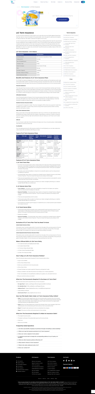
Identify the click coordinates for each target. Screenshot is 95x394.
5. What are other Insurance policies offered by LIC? (30, 339)
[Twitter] (63, 360)
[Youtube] (69, 360)
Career (48, 378)
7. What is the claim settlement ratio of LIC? (28, 345)
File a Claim (53, 1)
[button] (39, 328)
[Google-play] (74, 360)
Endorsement (76, 1)
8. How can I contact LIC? (24, 347)
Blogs (56, 378)
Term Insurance (25, 7)
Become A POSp (68, 1)
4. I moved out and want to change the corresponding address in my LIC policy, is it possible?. (38, 337)
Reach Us (44, 378)
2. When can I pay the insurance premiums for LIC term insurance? (34, 331)
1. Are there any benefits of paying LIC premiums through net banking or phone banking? (39, 328)
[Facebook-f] (66, 360)
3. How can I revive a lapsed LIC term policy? (28, 333)
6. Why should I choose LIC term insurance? (28, 342)
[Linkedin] (71, 360)
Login (83, 1)
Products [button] (35, 1)
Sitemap (52, 378)
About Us (39, 378)
